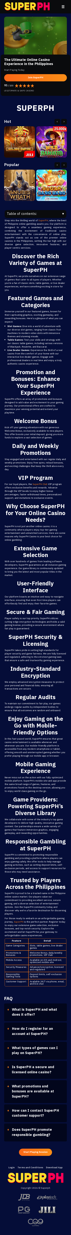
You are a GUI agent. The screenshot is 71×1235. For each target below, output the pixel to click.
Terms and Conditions (30, 1167)
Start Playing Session (35, 1152)
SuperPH (43, 220)
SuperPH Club (40, 484)
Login (11, 1167)
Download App (54, 1167)
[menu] (63, 6)
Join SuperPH (35, 77)
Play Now (19, 144)
